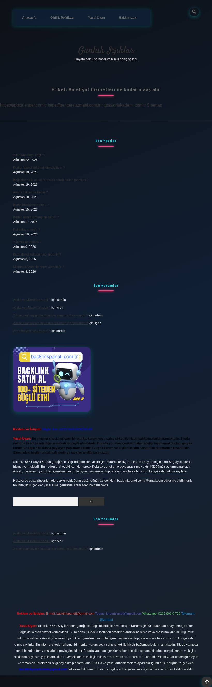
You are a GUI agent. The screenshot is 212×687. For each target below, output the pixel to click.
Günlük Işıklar (106, 50)
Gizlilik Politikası (62, 17)
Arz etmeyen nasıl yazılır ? (31, 331)
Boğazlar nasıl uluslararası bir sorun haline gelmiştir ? (51, 180)
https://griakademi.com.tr (123, 105)
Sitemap (154, 105)
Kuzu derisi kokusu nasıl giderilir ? (37, 254)
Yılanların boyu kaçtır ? (29, 155)
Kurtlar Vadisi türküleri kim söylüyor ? (39, 167)
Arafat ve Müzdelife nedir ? (32, 300)
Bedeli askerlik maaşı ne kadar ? (36, 217)
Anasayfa (29, 17)
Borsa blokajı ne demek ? (31, 205)
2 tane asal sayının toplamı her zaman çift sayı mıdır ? (50, 315)
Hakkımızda (127, 17)
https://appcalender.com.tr (23, 105)
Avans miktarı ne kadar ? (30, 192)
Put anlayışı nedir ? (26, 230)
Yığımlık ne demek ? (27, 242)
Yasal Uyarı (96, 17)
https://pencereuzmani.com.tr (74, 105)
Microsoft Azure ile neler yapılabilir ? (38, 267)
